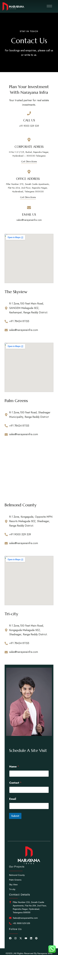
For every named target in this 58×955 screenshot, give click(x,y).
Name (14, 766)
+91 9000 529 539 (29, 126)
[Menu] (49, 6)
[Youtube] (26, 938)
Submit (15, 816)
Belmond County (17, 875)
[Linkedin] (31, 938)
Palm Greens (15, 880)
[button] (29, 161)
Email (12, 799)
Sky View (13, 884)
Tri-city (12, 889)
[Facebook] (10, 938)
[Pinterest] (36, 938)
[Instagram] (15, 938)
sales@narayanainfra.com (29, 220)
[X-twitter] (20, 938)
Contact (15, 782)
